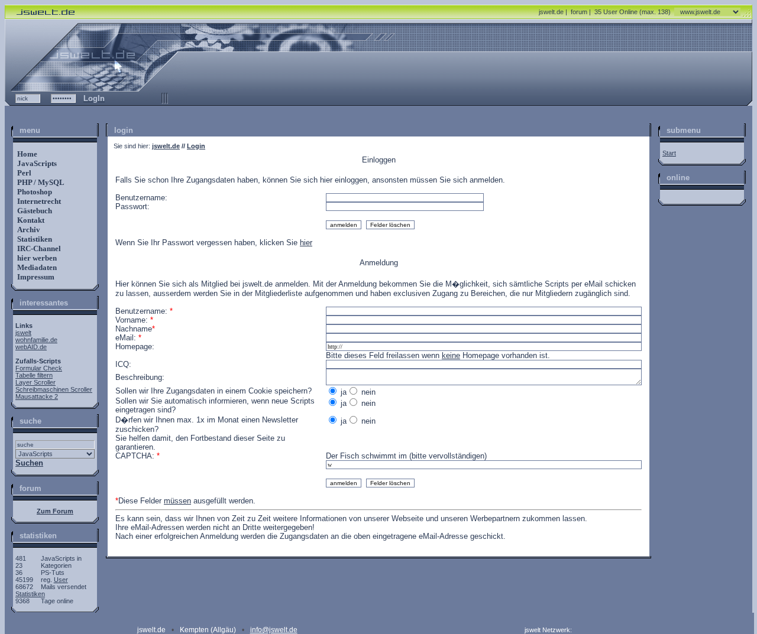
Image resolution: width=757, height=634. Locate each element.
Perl (23, 172)
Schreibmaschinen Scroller (53, 389)
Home (26, 153)
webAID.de (31, 346)
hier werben (36, 257)
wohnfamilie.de (36, 339)
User (61, 579)
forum (579, 11)
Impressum (34, 276)
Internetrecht (38, 201)
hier (306, 242)
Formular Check (38, 368)
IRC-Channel (38, 248)
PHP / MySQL (39, 182)
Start (669, 153)
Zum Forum (55, 511)
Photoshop (33, 191)
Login (196, 145)
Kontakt (29, 220)
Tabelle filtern (34, 375)
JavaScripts (36, 163)
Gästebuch (33, 210)
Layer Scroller (35, 382)
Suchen (29, 463)
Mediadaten (36, 267)
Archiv (27, 229)
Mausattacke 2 (36, 396)
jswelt (23, 332)
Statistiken (33, 239)
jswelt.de (551, 11)
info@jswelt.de (273, 630)
